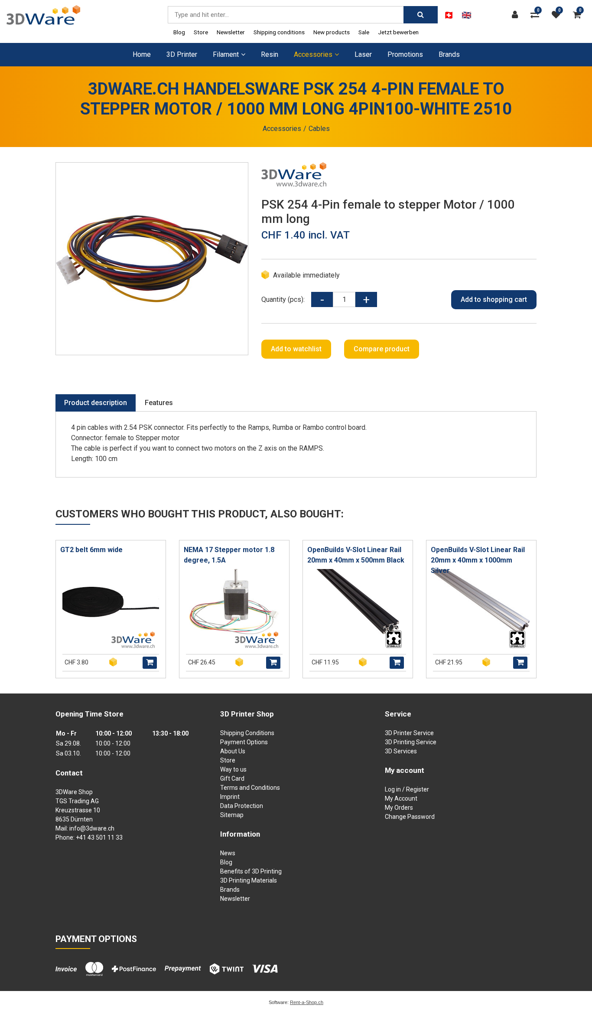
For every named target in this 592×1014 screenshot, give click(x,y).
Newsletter (231, 32)
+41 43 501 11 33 (99, 837)
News (227, 853)
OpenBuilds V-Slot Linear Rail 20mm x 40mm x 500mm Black (355, 555)
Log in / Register (407, 789)
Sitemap (232, 814)
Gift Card (232, 778)
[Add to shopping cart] (150, 663)
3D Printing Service (410, 742)
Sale (363, 32)
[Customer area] (517, 14)
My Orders (399, 807)
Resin (269, 54)
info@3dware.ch (91, 828)
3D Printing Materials (248, 880)
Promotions (405, 54)
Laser (363, 54)
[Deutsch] (448, 15)
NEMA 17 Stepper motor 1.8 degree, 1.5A (229, 555)
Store (201, 32)
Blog (179, 32)
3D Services (401, 751)
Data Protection (241, 805)
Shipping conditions (279, 32)
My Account (401, 798)
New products (331, 32)
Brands (449, 54)
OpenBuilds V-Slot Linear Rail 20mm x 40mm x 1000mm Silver (478, 560)
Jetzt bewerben (398, 32)
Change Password (410, 816)
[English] (466, 15)
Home (142, 54)
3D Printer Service (409, 732)
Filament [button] (226, 54)
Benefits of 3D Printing (251, 871)
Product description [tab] (95, 403)
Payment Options (244, 742)
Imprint (230, 796)
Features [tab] (159, 403)
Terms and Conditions (250, 787)
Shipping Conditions (247, 732)
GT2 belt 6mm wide (91, 550)
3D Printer (181, 54)
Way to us (233, 769)
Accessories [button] (313, 54)
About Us (232, 751)
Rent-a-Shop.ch (306, 1002)
